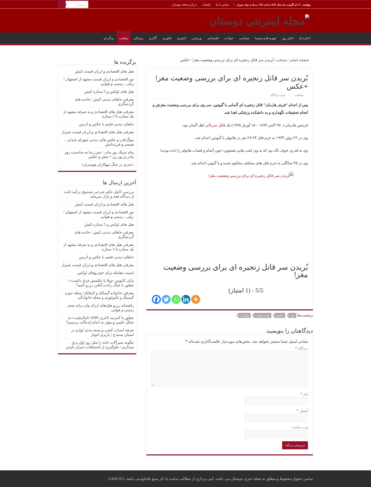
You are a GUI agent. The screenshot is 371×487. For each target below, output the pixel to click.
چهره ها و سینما (265, 38)
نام (304, 394)
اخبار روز (288, 38)
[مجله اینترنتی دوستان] (259, 20)
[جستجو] (62, 4)
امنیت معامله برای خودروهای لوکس (105, 273)
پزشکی (138, 38)
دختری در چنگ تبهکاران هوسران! (108, 165)
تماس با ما (222, 4)
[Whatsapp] (176, 299)
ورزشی (197, 38)
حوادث (228, 38)
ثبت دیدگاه (278, 95)
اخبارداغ (304, 38)
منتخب (123, 38)
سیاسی (244, 38)
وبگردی (108, 38)
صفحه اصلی (299, 60)
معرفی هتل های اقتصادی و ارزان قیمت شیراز (98, 132)
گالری (153, 38)
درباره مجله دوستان (184, 4)
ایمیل (302, 411)
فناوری (166, 38)
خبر (292, 315)
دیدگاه (301, 348)
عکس (280, 315)
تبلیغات (206, 4)
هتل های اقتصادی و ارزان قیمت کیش (104, 71)
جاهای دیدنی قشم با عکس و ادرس (106, 124)
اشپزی (181, 38)
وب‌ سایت (300, 427)
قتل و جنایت (263, 315)
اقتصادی (213, 38)
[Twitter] (166, 299)
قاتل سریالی (215, 125)
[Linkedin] (185, 299)
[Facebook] (156, 299)
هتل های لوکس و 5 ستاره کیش (109, 91)
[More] (195, 299)
